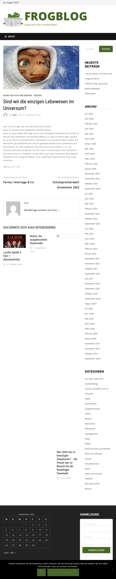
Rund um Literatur (93, 453)
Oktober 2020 (91, 293)
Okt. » (13, 552)
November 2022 (92, 213)
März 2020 (90, 328)
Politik (88, 443)
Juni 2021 (89, 278)
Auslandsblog (91, 383)
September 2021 (92, 273)
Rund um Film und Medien (17, 95)
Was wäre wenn (92, 483)
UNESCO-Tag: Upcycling (96, 83)
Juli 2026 (89, 113)
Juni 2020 (89, 313)
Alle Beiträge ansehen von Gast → (42, 210)
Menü (11, 36)
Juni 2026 (89, 118)
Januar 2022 (90, 253)
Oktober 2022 (91, 218)
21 (20, 540)
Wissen (37, 95)
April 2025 (89, 138)
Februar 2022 (91, 248)
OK (41, 572)
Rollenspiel (90, 93)
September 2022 (92, 223)
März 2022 (90, 243)
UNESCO (89, 478)
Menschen (90, 423)
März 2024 (90, 158)
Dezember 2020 (92, 283)
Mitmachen (90, 428)
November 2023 (92, 178)
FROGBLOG (55, 16)
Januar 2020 (90, 338)
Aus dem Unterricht (94, 378)
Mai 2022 (89, 233)
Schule (88, 458)
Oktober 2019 (91, 353)
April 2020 (89, 323)
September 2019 (92, 358)
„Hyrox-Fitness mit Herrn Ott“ (98, 73)
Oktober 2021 (91, 268)
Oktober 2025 (91, 123)
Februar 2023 (91, 208)
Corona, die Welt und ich (96, 388)
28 (20, 545)
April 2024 (89, 153)
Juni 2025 (89, 128)
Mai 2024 (89, 148)
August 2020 (91, 303)
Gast (15, 114)
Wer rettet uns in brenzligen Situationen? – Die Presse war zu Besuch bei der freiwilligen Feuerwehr (67, 462)
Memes (88, 418)
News (87, 438)
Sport (87, 468)
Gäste (87, 398)
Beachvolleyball (92, 88)
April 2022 (89, 238)
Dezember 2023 (92, 173)
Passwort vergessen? (92, 556)
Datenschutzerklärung (63, 572)
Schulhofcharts (92, 463)
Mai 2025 (89, 133)
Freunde (89, 393)
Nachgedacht (91, 433)
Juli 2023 (89, 193)
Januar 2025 (90, 143)
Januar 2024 (90, 168)
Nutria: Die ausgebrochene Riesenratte (38, 239)
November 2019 (92, 348)
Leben (88, 413)
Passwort (87, 536)
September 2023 (92, 188)
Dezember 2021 (92, 258)
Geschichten (91, 403)
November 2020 (92, 288)
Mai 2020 (89, 318)
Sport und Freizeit (93, 473)
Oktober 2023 (91, 183)
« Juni (5, 552)
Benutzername (89, 524)
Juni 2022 (89, 228)
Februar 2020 (91, 333)
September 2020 (92, 298)
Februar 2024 (91, 163)
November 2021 (92, 263)
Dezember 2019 (92, 343)
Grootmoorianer (92, 408)
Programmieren (92, 78)
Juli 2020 (89, 308)
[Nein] (112, 569)
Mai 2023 (89, 203)
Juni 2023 (89, 198)
